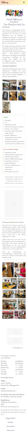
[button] (23, 2)
